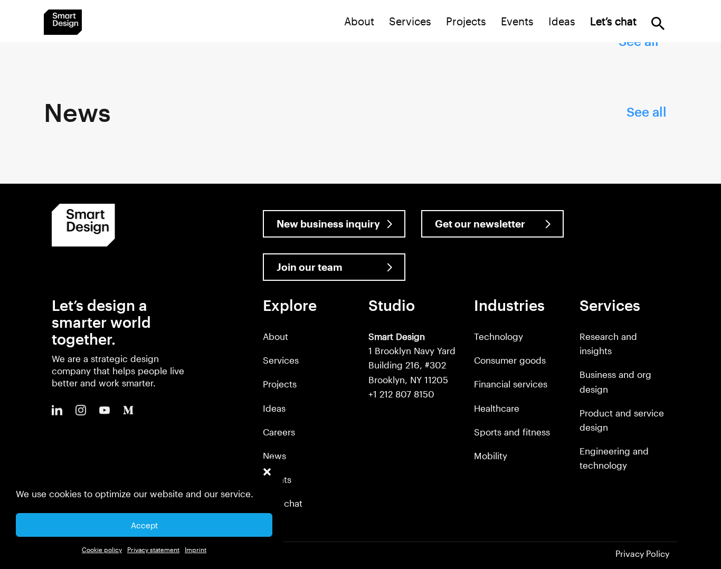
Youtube (104, 410)
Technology (498, 336)
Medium (128, 410)
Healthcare (496, 408)
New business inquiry (328, 223)
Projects (466, 21)
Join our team (310, 267)
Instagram (80, 410)
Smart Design (63, 22)
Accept (144, 525)
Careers (279, 431)
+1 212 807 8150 (401, 393)
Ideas (561, 21)
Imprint (195, 549)
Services (410, 21)
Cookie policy (102, 549)
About (359, 21)
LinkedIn (57, 410)
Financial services (510, 383)
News (274, 455)
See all (647, 111)
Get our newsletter (480, 223)
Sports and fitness (512, 431)
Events (517, 21)
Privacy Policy (642, 553)
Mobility (490, 455)
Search (658, 23)
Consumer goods (510, 360)
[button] (267, 472)
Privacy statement (153, 549)
